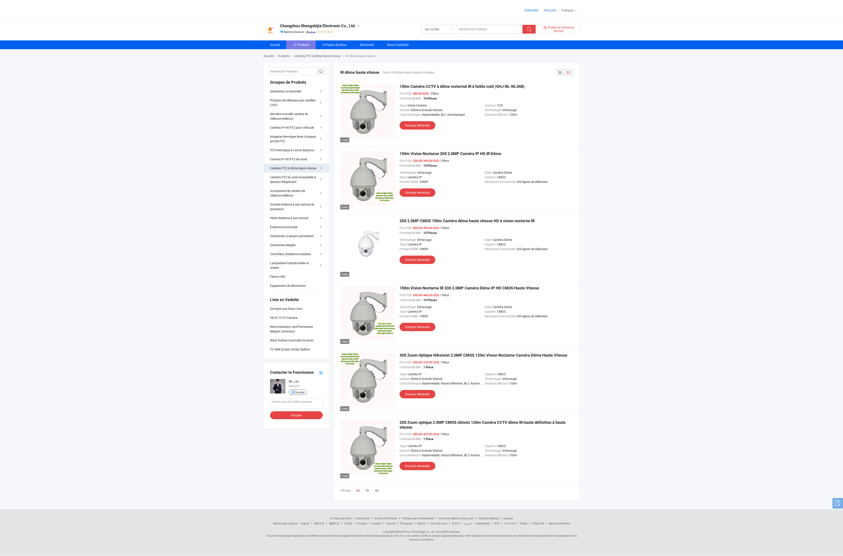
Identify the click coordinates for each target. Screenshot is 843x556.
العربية (468, 523)
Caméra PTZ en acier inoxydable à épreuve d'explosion (293, 179)
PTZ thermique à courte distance (292, 150)
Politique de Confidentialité (418, 518)
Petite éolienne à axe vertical (289, 218)
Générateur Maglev (283, 245)
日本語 (348, 523)
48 (376, 490)
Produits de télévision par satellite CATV (292, 102)
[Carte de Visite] (321, 372)
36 (367, 490)
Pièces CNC (278, 276)
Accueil (275, 45)
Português (406, 523)
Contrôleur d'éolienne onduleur (290, 254)
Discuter (299, 392)
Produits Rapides (489, 518)
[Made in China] (291, 9)
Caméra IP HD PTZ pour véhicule (292, 127)
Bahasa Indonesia (559, 523)
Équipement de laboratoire (288, 285)
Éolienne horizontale (283, 227)
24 (358, 490)
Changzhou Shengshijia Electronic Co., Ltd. (318, 25)
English (305, 523)
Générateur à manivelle (285, 91)
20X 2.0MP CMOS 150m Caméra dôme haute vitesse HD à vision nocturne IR (467, 220)
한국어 (456, 523)
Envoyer (296, 415)
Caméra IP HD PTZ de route (288, 159)
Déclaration (363, 518)
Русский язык (439, 523)
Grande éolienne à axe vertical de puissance (292, 206)
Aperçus (508, 518)
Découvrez (367, 45)
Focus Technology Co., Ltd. (419, 531)
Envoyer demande (417, 125)
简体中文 (319, 523)
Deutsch (391, 523)
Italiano (421, 523)
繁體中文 (334, 523)
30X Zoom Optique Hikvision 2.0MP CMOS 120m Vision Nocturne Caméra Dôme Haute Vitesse (483, 355)
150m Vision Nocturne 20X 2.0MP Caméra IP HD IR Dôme (450, 153)
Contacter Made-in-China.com (456, 518)
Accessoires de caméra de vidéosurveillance (287, 193)
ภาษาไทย (509, 523)
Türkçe (523, 523)
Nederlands (483, 523)
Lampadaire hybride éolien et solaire (289, 265)
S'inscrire (550, 10)
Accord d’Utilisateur (385, 518)
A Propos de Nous (334, 45)
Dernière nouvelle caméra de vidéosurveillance (289, 116)
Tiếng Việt (538, 523)
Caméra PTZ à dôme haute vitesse (293, 168)
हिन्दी (496, 523)
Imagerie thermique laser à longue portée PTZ (293, 138)
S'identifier (531, 10)
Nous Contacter (398, 45)
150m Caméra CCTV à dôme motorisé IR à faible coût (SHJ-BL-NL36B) (462, 86)
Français (362, 523)
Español (376, 523)
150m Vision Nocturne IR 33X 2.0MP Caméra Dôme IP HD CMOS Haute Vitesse (469, 288)
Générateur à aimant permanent (292, 236)
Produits (303, 45)
